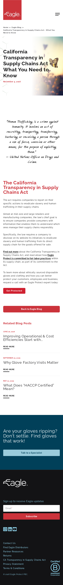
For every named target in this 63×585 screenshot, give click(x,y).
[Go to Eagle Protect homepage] (15, 486)
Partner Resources (13, 551)
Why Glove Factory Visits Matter (31, 362)
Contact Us (9, 543)
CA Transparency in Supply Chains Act (24, 560)
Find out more (11, 252)
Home (6, 27)
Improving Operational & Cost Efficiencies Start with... (28, 337)
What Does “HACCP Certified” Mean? (28, 387)
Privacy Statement (13, 564)
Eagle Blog (16, 27)
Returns (7, 555)
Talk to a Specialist (31, 453)
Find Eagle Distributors (15, 547)
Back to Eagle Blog (31, 309)
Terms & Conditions (14, 568)
